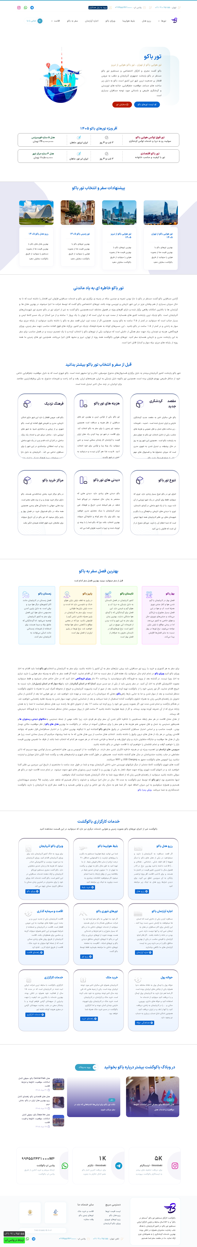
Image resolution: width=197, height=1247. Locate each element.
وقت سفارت (89, 1219)
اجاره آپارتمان (91, 21)
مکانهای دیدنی (39, 719)
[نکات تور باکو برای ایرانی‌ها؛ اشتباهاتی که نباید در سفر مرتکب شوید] (93, 1097)
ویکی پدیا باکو (145, 790)
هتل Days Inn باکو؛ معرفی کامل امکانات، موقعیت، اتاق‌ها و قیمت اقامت (36, 1118)
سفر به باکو (72, 21)
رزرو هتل (146, 21)
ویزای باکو (110, 21)
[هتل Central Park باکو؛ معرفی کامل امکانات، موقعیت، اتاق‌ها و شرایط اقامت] (58, 1084)
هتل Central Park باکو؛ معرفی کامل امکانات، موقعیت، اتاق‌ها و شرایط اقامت (34, 1082)
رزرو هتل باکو (115, 1215)
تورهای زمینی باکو (86, 1215)
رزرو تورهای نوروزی (113, 1219)
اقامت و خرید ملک (86, 1211)
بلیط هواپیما (128, 21)
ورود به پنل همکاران (98, 7)
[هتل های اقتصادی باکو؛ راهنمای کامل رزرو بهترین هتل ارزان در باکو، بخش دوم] (58, 1102)
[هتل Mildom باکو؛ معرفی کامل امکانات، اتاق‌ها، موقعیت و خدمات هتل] (152, 1097)
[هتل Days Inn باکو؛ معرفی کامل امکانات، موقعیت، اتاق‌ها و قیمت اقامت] (58, 1120)
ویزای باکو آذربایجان (112, 1223)
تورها (163, 21)
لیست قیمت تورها (113, 1211)
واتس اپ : (128, 7)
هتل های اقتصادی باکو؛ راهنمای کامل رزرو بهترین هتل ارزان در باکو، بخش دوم (34, 1100)
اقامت (57, 21)
